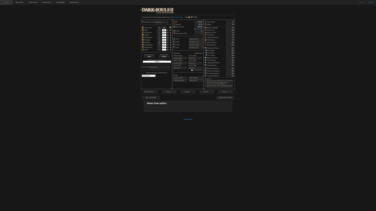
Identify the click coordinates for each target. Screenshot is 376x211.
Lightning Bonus (212, 37)
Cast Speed (211, 22)
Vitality (146, 35)
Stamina (178, 24)
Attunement (148, 37)
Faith (146, 50)
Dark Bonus (211, 40)
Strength (147, 40)
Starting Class (149, 22)
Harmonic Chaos (177, 17)
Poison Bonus (212, 42)
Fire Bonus (211, 35)
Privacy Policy (188, 119)
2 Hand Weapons (198, 70)
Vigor (146, 30)
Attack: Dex (211, 30)
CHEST (177, 42)
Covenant (145, 67)
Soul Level (148, 28)
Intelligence (148, 47)
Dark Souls (19, 2)
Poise (177, 31)
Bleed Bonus (211, 45)
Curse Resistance (213, 76)
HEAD (177, 39)
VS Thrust (211, 55)
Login (361, 2)
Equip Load (179, 27)
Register (371, 2)
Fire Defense (211, 60)
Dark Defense (211, 65)
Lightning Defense (213, 63)
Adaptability (148, 45)
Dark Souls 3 (46, 2)
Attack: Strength (212, 28)
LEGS (177, 47)
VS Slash (210, 53)
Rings (175, 75)
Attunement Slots (181, 33)
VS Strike (210, 50)
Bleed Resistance (213, 68)
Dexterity (147, 42)
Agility (209, 24)
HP (176, 22)
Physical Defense (213, 48)
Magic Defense (212, 58)
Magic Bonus (211, 32)
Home (6, 2)
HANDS (177, 44)
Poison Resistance (213, 71)
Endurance (148, 32)
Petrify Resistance (213, 73)
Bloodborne (60, 2)
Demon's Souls (74, 2)
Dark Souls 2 (33, 2)
